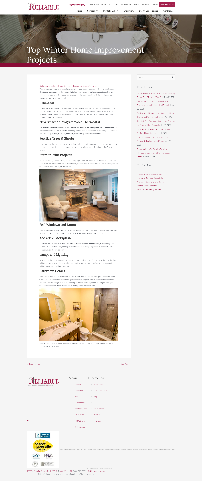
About (77, 396)
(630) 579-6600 (66, 471)
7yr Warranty (99, 409)
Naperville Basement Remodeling (150, 182)
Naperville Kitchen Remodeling (149, 174)
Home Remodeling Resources (70, 86)
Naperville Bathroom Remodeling (150, 178)
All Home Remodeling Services (149, 189)
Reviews (97, 415)
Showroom (79, 390)
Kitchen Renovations (90, 86)
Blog (95, 396)
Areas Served (99, 384)
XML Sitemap (80, 427)
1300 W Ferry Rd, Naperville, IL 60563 (42, 471)
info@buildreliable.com (96, 471)
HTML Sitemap (81, 421)
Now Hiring (79, 415)
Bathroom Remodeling (48, 86)
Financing (97, 421)
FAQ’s (96, 402)
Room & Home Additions (147, 185)
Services (78, 384)
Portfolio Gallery (81, 409)
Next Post (125, 364)
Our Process (80, 402)
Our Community (100, 390)
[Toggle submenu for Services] (97, 10)
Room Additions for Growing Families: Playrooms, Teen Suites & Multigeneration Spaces (153, 153)
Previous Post (33, 364)
